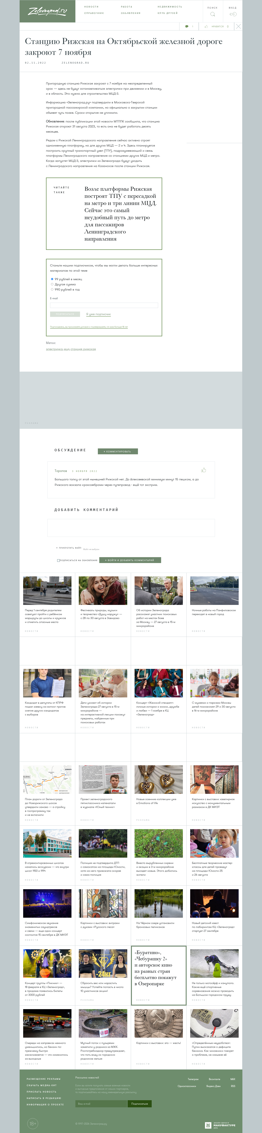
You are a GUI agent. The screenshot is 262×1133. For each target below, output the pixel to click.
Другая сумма (65, 284)
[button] (65, 314)
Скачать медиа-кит (42, 1085)
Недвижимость (170, 6)
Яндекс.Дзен (213, 1086)
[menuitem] (93, 7)
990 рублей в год (67, 289)
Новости (91, 6)
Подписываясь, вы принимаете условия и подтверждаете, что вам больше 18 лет (89, 326)
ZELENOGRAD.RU (75, 63)
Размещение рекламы (44, 1079)
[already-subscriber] (98, 314)
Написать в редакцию (44, 1098)
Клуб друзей (168, 13)
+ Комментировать (117, 451)
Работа (126, 6)
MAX (232, 1079)
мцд (67, 349)
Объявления (131, 13)
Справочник (94, 13)
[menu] (131, 10)
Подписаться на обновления (78, 560)
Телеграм (193, 1079)
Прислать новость (42, 1091)
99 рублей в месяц (68, 279)
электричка (54, 349)
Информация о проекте (45, 1104)
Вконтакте (214, 1079)
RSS (233, 1086)
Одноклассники (187, 1086)
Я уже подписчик (98, 314)
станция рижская (83, 349)
